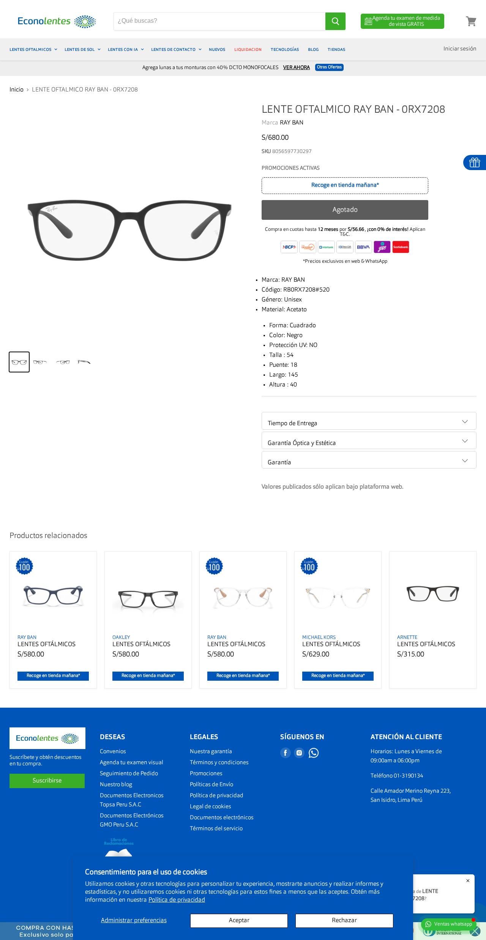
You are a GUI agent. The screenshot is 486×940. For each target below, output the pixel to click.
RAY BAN (291, 123)
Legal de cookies (210, 807)
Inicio (16, 90)
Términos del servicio (216, 829)
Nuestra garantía (211, 752)
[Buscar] (335, 21)
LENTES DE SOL (80, 49)
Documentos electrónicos (222, 818)
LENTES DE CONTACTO (174, 49)
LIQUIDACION (248, 49)
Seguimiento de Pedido (129, 774)
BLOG (313, 49)
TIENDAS (336, 49)
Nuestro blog (116, 785)
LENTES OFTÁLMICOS (46, 645)
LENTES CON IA (123, 49)
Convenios (113, 752)
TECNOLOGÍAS (285, 49)
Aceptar (239, 921)
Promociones (206, 774)
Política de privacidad (176, 900)
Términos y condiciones (219, 763)
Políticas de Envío (211, 785)
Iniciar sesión (460, 49)
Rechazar (344, 921)
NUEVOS (217, 49)
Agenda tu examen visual (131, 763)
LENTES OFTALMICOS (30, 49)
